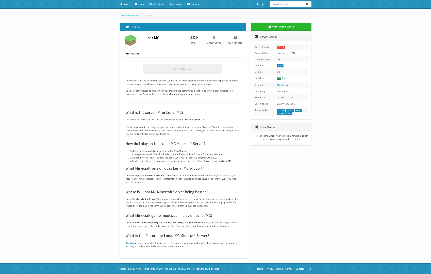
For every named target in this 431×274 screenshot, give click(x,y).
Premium (177, 4)
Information (132, 53)
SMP (289, 113)
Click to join (282, 84)
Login (262, 4)
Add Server (159, 4)
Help (309, 268)
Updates (300, 268)
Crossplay (281, 113)
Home (141, 4)
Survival (281, 110)
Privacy (269, 268)
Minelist (124, 4)
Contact (195, 4)
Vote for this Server (283, 26)
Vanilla (298, 110)
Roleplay (290, 110)
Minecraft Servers (131, 15)
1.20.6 (280, 66)
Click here (131, 242)
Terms (260, 268)
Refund (279, 268)
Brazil (284, 78)
